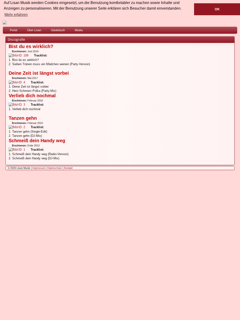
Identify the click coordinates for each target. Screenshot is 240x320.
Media (79, 30)
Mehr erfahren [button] (16, 15)
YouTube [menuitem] (234, 31)
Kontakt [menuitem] (68, 168)
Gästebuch (58, 30)
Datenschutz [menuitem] (54, 168)
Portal (13, 30)
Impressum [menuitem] (38, 168)
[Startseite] (120, 22)
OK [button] (217, 9)
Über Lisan (34, 30)
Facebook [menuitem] (227, 31)
